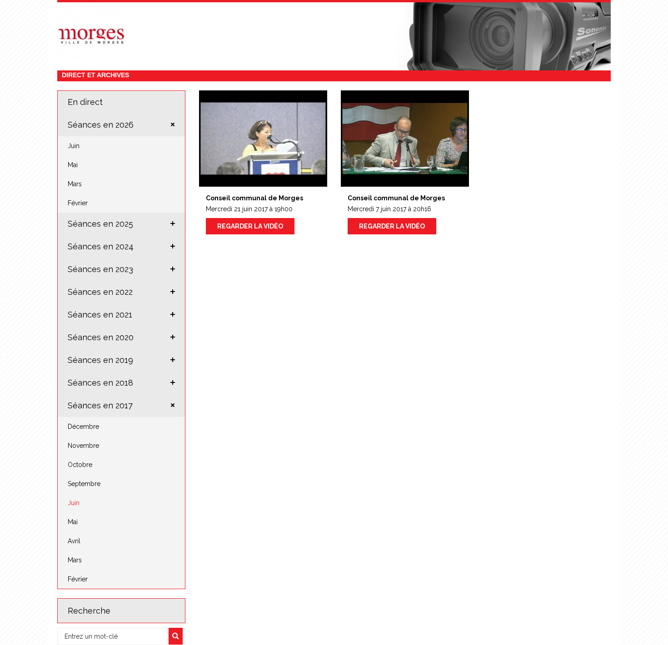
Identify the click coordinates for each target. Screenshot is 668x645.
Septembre (84, 483)
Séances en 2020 (101, 337)
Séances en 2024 (101, 246)
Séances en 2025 (100, 223)
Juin (74, 145)
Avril (74, 541)
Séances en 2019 (100, 360)
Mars (75, 184)
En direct (85, 102)
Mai (73, 165)
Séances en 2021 (100, 314)
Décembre (83, 426)
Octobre (80, 464)
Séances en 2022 (100, 292)
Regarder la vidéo (250, 226)
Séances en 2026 (101, 124)
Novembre (83, 445)
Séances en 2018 (100, 382)
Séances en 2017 (100, 405)
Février (78, 203)
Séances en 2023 (100, 269)
